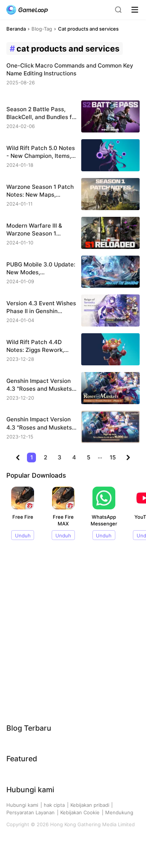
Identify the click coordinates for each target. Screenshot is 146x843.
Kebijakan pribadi (89, 805)
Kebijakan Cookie (80, 812)
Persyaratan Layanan (30, 812)
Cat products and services (88, 29)
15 (113, 457)
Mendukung (119, 812)
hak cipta (54, 805)
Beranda (16, 29)
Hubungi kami (22, 805)
